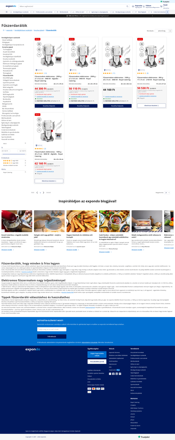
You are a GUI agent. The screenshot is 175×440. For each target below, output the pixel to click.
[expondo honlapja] (3, 30)
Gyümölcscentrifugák (10, 85)
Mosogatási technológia (10, 113)
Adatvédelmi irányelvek (89, 342)
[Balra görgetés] (22, 16)
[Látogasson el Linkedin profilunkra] (117, 374)
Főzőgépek (5, 42)
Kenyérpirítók (7, 54)
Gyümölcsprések (8, 83)
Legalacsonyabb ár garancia (45, 96)
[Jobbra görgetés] (152, 16)
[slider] (2, 154)
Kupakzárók (7, 101)
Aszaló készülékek (9, 52)
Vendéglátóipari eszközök (10, 38)
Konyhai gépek (7, 47)
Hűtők (4, 106)
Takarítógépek (6, 128)
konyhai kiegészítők (68, 292)
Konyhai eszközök (9, 59)
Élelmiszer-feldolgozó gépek (12, 64)
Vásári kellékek (7, 40)
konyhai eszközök (27, 272)
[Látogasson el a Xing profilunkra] (120, 374)
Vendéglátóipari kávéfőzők (12, 57)
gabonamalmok (90, 307)
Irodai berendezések (8, 130)
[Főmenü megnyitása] (6, 12)
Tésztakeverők (7, 71)
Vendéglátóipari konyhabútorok (13, 45)
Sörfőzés (6, 92)
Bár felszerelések (8, 109)
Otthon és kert (6, 120)
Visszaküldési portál (97, 362)
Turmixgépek (7, 49)
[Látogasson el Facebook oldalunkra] (113, 374)
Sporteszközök (6, 137)
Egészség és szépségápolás (10, 123)
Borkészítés (7, 99)
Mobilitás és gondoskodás (10, 132)
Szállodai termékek (7, 135)
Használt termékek (7, 139)
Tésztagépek (7, 73)
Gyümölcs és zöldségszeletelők (13, 61)
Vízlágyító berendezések (11, 80)
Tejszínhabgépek (8, 97)
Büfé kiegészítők (8, 94)
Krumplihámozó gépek (10, 66)
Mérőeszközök (6, 118)
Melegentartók (7, 104)
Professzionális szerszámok (10, 116)
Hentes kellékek (7, 111)
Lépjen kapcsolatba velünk (97, 354)
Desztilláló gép (8, 78)
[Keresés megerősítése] (127, 6)
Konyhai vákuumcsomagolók (13, 90)
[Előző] (37, 192)
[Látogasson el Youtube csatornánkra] (110, 374)
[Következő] (43, 192)
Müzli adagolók (8, 87)
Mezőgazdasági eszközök (9, 125)
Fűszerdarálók (8, 75)
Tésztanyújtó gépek (9, 68)
